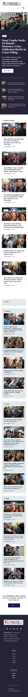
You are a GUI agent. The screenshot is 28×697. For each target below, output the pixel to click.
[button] (18, 8)
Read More (8, 70)
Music (6, 125)
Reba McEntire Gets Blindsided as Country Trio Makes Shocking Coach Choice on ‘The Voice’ (16, 91)
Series (6, 237)
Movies (6, 181)
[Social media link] (7, 628)
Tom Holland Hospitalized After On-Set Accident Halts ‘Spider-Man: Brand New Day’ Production (17, 106)
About (14, 660)
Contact (14, 662)
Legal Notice (11, 689)
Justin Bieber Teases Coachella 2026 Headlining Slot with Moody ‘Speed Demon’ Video (16, 98)
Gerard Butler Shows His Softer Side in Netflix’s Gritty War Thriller (13, 392)
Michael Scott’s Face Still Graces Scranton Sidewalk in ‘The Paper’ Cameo (14, 252)
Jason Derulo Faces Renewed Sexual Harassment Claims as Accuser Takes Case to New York (13, 537)
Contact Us (14, 605)
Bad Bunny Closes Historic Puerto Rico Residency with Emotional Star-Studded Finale (14, 225)
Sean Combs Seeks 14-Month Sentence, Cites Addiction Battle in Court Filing (14, 46)
